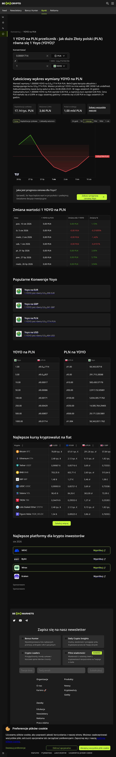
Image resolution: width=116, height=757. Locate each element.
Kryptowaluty (70, 690)
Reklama (54, 10)
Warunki (35, 752)
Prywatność (46, 752)
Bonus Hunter (31, 10)
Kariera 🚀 (41, 690)
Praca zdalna (42, 722)
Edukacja (40, 709)
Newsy (67, 685)
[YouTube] (20, 621)
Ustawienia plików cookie (80, 752)
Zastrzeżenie (60, 752)
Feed (4, 10)
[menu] (3, 25)
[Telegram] (26, 621)
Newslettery (16, 10)
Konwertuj (16, 31)
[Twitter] (14, 621)
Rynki (44, 10)
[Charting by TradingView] (16, 174)
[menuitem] (3, 17)
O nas (39, 685)
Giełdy (67, 694)
